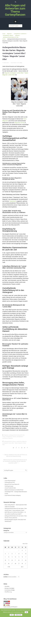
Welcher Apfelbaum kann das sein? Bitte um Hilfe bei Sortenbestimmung (15, 455)
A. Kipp (20, 62)
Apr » (22, 566)
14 (15, 557)
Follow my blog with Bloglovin (10, 606)
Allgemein (9, 33)
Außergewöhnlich (8, 441)
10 (25, 553)
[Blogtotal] (7, 605)
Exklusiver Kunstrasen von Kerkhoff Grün (14, 489)
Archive (5, 576)
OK (26, 612)
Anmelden (7, 586)
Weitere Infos (18, 614)
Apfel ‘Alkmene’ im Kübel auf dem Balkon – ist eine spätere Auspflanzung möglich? (15, 513)
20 (12, 560)
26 (8, 563)
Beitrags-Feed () (9, 588)
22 (18, 560)
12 (8, 557)
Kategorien (6, 530)
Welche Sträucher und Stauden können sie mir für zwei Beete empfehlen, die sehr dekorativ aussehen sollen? (15, 461)
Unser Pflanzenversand (10, 480)
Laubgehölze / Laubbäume (20, 33)
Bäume (14, 441)
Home (3, 33)
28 (15, 563)
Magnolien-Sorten (20, 122)
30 (22, 563)
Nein (12, 614)
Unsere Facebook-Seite (10, 488)
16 (22, 557)
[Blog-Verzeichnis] (7, 603)
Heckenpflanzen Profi (10, 482)
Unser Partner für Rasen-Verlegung (13, 495)
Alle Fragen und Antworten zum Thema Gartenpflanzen (15, 10)
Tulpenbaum (12, 201)
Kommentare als (10, 590)
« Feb (8, 566)
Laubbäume (19, 441)
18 (5, 560)
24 (25, 560)
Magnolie (17, 35)
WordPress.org (8, 591)
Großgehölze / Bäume (8, 35)
